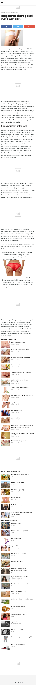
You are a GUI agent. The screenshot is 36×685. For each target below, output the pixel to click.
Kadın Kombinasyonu (17, 505)
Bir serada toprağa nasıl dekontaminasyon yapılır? (19, 569)
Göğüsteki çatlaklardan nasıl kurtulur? (22, 395)
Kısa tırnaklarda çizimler (18, 441)
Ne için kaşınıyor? (16, 497)
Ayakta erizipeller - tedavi (19, 403)
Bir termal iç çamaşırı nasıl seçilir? (21, 637)
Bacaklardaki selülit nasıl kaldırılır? (21, 357)
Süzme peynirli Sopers (18, 607)
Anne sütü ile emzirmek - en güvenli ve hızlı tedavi (22, 513)
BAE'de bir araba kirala (18, 644)
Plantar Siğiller (15, 418)
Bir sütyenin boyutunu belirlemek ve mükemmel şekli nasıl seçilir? (22, 426)
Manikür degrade (16, 410)
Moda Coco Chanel (17, 629)
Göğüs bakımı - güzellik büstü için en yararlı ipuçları (22, 434)
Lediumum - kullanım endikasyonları (22, 599)
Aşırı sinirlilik (14, 546)
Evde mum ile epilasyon (18, 591)
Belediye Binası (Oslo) (17, 482)
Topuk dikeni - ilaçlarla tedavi (20, 388)
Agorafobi (14, 622)
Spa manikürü (15, 365)
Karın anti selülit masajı (18, 342)
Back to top (18, 677)
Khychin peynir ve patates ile (20, 474)
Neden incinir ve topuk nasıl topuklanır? (19, 381)
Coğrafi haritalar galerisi (18, 553)
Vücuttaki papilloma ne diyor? (20, 350)
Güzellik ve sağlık (5, 12)
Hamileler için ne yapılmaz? (19, 531)
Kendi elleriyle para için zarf (19, 584)
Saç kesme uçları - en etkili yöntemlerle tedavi (19, 577)
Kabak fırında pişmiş (17, 561)
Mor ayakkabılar (16, 538)
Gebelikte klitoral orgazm (18, 614)
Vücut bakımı (14, 12)
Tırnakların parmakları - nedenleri (21, 372)
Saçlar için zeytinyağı (17, 490)
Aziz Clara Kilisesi (16, 523)
